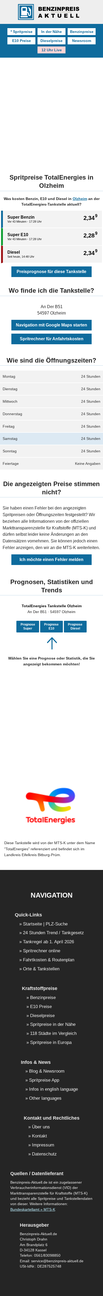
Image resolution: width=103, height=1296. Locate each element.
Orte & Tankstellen (41, 969)
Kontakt (39, 1136)
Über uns (41, 1127)
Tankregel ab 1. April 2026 (48, 942)
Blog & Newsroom (46, 1071)
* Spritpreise (21, 31)
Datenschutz (44, 1154)
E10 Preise (21, 41)
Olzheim (80, 199)
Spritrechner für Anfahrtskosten (51, 339)
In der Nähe (51, 31)
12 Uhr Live (51, 50)
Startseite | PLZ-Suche (45, 924)
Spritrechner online (41, 951)
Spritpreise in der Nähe (53, 1024)
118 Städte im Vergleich (53, 1033)
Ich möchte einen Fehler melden (51, 559)
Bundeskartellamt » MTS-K (32, 1210)
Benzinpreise (81, 31)
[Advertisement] (51, 112)
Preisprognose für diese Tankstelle (51, 271)
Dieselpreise (51, 41)
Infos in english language (53, 1089)
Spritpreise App (44, 1080)
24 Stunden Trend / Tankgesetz (53, 933)
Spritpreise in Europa (51, 1042)
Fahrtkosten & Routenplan (48, 960)
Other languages (45, 1098)
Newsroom (81, 41)
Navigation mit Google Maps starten (51, 325)
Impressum (43, 1145)
